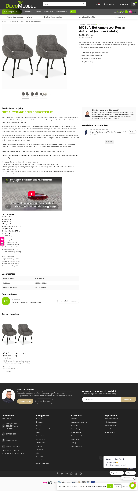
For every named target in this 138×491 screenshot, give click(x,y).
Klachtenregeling (76, 446)
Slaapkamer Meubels (43, 429)
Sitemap (73, 443)
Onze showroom (44, 401)
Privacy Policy (75, 429)
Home (4, 21)
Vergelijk (9, 371)
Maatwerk (39, 456)
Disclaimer (74, 425)
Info (37, 453)
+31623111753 (11, 440)
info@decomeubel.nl (122, 114)
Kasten (38, 425)
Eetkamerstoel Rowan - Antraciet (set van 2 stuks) (25, 21)
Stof (109, 142)
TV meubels (40, 436)
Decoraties (40, 450)
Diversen (39, 446)
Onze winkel (48, 12)
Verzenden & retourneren (79, 436)
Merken (38, 12)
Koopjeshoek (40, 460)
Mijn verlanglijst (110, 425)
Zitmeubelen (40, 443)
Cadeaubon (28, 12)
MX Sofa (82, 24)
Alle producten (110, 432)
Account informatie (111, 419)
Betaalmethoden (76, 432)
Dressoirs (39, 422)
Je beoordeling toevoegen (68, 301)
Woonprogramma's (42, 463)
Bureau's (39, 419)
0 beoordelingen (101, 25)
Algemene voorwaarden (79, 422)
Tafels (38, 432)
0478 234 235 (97, 116)
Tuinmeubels (40, 439)
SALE (73, 12)
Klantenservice (61, 12)
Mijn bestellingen (111, 422)
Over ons (74, 419)
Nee (117, 486)
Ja (110, 486)
